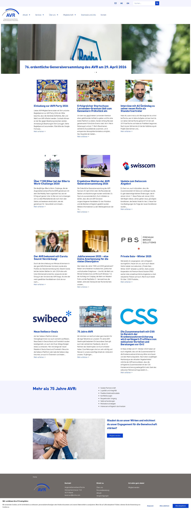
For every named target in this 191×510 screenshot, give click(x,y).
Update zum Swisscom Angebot (134, 182)
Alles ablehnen (164, 506)
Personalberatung (102, 490)
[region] (95, 504)
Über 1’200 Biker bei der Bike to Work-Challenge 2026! (52, 182)
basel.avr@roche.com (72, 495)
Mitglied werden (133, 487)
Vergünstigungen (102, 496)
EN (128, 3)
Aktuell (25, 15)
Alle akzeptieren (180, 506)
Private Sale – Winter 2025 (136, 256)
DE (121, 3)
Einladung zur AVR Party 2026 (51, 106)
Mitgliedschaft (68, 15)
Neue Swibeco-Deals (46, 331)
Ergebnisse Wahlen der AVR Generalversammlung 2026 (93, 182)
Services (38, 15)
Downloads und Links (88, 15)
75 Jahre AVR (85, 331)
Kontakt (103, 15)
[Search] (157, 3)
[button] (3, 49)
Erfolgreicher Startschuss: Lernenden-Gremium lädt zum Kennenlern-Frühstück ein (94, 108)
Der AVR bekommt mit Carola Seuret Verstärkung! (51, 258)
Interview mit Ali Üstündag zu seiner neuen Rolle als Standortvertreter (138, 108)
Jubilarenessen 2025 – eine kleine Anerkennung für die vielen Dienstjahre (92, 259)
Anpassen (150, 506)
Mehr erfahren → (40, 131)
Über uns (52, 15)
